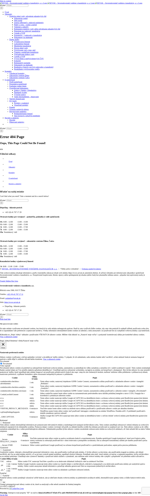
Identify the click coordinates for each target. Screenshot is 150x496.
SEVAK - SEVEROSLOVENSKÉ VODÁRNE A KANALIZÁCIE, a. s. (29, 269)
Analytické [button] (4, 448)
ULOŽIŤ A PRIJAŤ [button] (7, 486)
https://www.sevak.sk (12, 302)
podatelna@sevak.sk (13, 298)
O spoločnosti (13, 178)
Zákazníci (12, 167)
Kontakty (12, 173)
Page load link (5, 319)
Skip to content (5, 1)
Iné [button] (1, 480)
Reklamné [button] (4, 420)
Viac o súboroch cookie (8, 337)
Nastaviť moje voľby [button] (31, 341)
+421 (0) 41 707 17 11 (15, 294)
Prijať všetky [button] (4, 341)
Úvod (10, 161)
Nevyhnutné (7, 364)
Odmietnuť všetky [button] (16, 341)
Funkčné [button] (3, 473)
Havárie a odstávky (15, 184)
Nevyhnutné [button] (4, 361)
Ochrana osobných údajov (91, 269)
